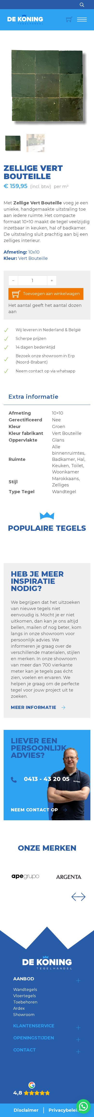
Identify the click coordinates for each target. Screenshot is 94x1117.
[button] (84, 49)
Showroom (23, 1014)
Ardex (19, 1008)
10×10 (57, 413)
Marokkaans (65, 478)
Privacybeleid (64, 1110)
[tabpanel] (47, 452)
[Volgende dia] (81, 897)
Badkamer (63, 459)
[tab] (33, 397)
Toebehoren (25, 1002)
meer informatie (33, 707)
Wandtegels (25, 989)
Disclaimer (26, 1110)
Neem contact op (34, 810)
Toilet (77, 465)
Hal (80, 459)
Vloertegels (24, 996)
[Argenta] (68, 877)
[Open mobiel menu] (82, 19)
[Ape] (25, 877)
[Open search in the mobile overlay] (82, 4)
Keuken (60, 465)
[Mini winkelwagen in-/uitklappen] (66, 19)
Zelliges (60, 485)
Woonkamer (65, 472)
